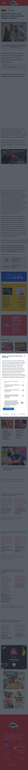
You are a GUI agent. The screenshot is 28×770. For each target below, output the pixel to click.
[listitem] (14, 382)
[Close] (25, 356)
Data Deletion (6, 414)
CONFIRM (8, 408)
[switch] (22, 385)
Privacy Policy (22, 414)
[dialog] (14, 385)
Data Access (14, 414)
